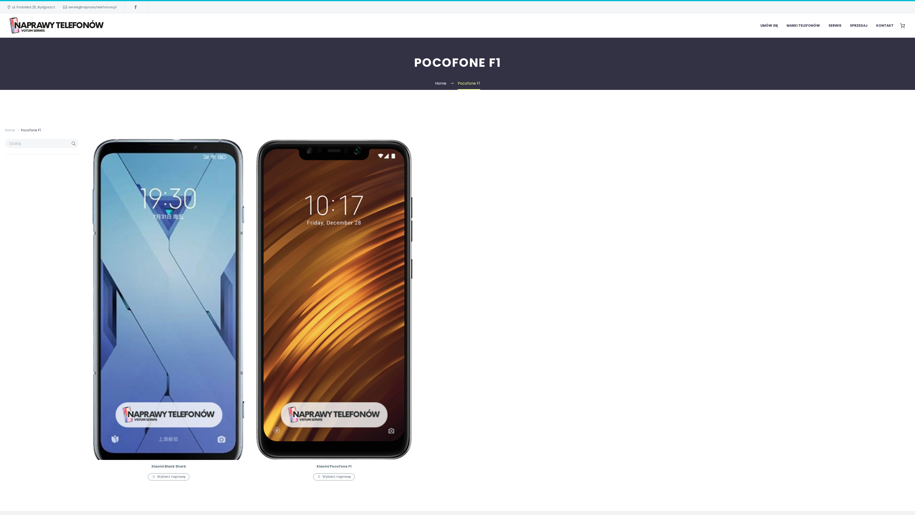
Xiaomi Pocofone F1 (333, 466)
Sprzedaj (859, 25)
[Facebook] (135, 7)
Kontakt (885, 25)
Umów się (769, 25)
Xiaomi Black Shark (168, 466)
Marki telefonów (803, 25)
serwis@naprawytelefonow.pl (92, 7)
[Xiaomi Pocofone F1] (334, 299)
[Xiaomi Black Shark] (168, 299)
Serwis (835, 25)
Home (10, 130)
